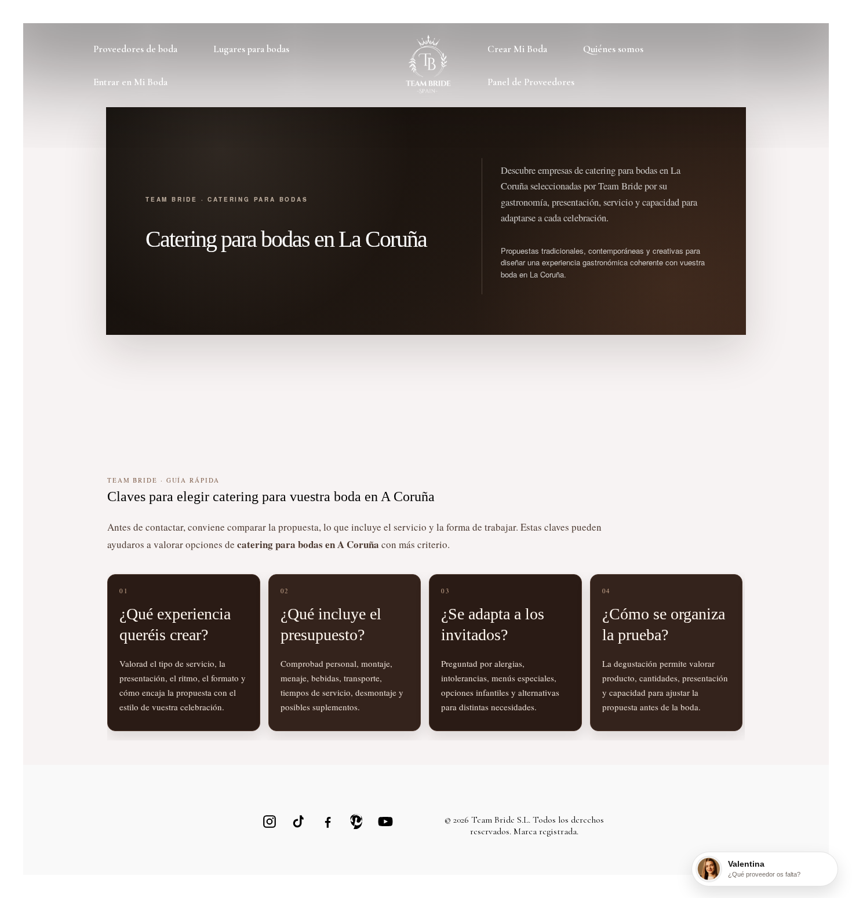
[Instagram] (269, 821)
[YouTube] (385, 821)
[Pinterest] (356, 821)
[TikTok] (298, 821)
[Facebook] (327, 821)
